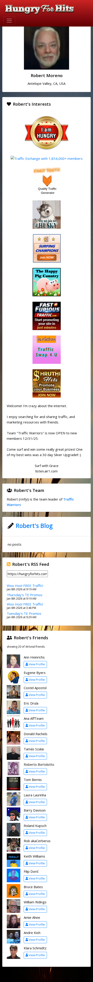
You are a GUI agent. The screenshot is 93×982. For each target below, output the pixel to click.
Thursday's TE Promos (24, 595)
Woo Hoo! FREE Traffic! (25, 585)
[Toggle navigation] (9, 20)
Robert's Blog (34, 526)
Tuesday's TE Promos (24, 613)
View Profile (37, 664)
